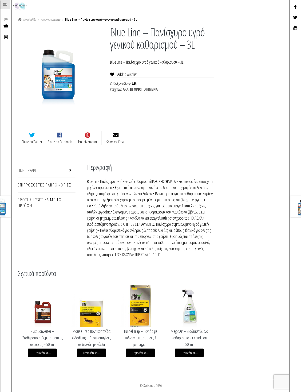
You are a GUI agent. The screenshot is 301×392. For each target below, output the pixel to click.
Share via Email (115, 141)
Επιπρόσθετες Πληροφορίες (44, 185)
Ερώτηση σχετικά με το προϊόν (40, 203)
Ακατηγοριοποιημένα (50, 19)
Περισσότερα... (42, 353)
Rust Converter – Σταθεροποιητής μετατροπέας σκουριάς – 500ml (42, 337)
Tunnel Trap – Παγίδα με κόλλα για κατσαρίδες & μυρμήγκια (140, 337)
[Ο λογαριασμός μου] (6, 37)
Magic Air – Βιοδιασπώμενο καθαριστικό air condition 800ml (189, 337)
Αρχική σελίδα (29, 19)
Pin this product (87, 141)
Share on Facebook (60, 141)
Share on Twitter (32, 141)
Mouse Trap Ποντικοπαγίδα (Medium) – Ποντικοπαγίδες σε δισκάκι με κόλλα (91, 337)
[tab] (46, 170)
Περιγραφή (28, 170)
